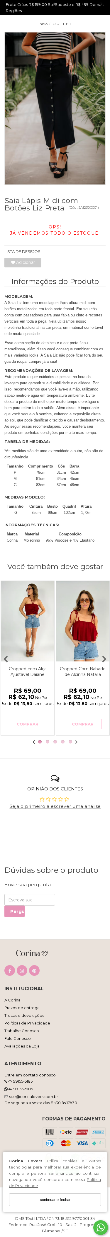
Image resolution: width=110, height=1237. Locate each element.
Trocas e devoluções (24, 1015)
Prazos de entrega (22, 1007)
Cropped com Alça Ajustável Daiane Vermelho (28, 674)
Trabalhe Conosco (21, 1030)
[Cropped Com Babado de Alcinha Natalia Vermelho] (82, 621)
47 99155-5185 (20, 1081)
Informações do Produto (55, 281)
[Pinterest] (34, 972)
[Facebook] (9, 972)
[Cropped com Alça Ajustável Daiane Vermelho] (27, 621)
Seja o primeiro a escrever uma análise (55, 806)
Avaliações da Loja (22, 1046)
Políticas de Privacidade (27, 1023)
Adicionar (25, 262)
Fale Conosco (17, 1038)
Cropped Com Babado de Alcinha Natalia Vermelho (83, 674)
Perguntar (17, 911)
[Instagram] (22, 972)
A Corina (12, 1000)
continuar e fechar (55, 1199)
